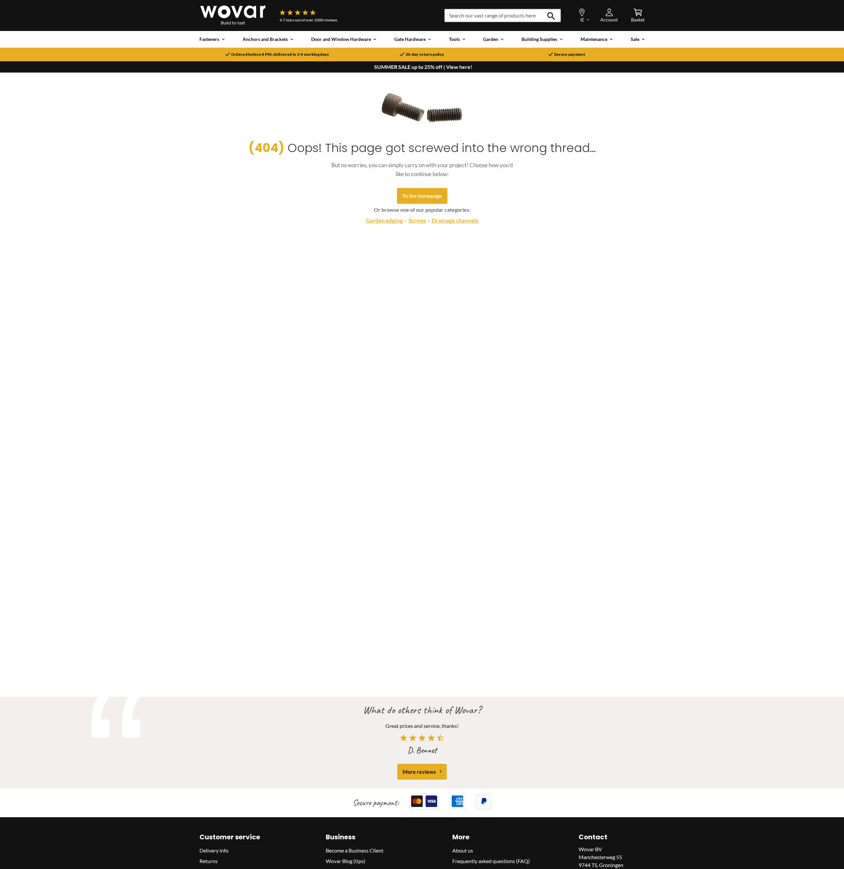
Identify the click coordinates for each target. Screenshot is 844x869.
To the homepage (422, 196)
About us (462, 850)
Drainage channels (455, 220)
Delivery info (213, 850)
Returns (208, 860)
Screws (417, 220)
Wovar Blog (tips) (345, 860)
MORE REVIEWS (419, 771)
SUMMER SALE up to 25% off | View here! (423, 67)
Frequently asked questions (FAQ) (491, 860)
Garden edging (384, 220)
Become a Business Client (354, 850)
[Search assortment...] (551, 15)
